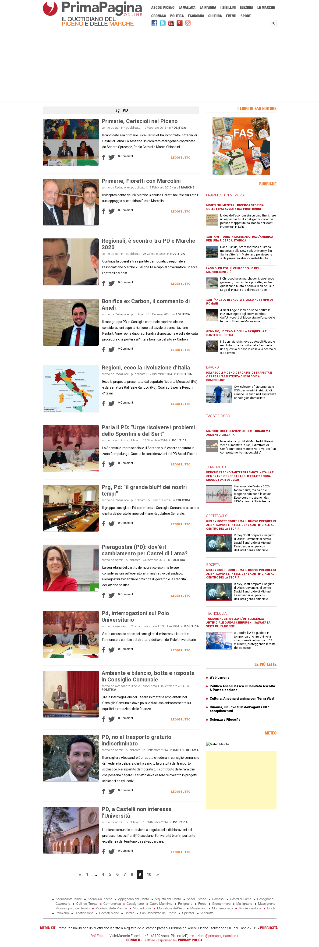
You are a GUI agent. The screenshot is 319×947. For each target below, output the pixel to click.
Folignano (185, 903)
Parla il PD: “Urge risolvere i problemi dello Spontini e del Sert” (148, 430)
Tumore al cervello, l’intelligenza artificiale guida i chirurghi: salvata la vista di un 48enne (238, 622)
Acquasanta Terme (69, 899)
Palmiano (62, 913)
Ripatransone (84, 913)
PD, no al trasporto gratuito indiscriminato (136, 740)
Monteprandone (250, 908)
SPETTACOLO (216, 516)
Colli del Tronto (87, 903)
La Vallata (187, 7)
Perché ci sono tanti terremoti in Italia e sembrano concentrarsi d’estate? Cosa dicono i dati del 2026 (240, 476)
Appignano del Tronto (133, 899)
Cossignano (135, 903)
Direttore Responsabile (159, 940)
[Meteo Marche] (217, 744)
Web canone (220, 677)
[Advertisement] (159, 64)
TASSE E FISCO (218, 416)
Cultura (215, 16)
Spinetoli (188, 913)
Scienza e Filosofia (225, 719)
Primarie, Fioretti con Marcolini (141, 181)
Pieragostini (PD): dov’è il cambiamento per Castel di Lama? (145, 550)
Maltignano (244, 903)
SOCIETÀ (213, 565)
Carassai (218, 899)
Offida (271, 908)
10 (149, 874)
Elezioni (246, 7)
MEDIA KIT (47, 928)
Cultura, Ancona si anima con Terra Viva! (242, 698)
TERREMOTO (216, 467)
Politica (177, 16)
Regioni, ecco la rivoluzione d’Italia (146, 367)
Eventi (231, 16)
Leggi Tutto (180, 157)
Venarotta (206, 913)
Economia (196, 16)
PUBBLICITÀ (269, 928)
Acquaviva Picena (100, 899)
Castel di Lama (185, 750)
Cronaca (158, 16)
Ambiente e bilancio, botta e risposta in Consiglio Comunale (148, 676)
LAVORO (212, 367)
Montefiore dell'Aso (170, 908)
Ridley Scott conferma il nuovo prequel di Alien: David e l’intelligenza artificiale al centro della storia (241, 525)
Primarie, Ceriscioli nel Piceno (140, 121)
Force (202, 903)
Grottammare (221, 903)
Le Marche (266, 7)
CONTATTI (133, 940)
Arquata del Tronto (168, 899)
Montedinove (142, 908)
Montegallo (198, 908)
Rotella (129, 913)
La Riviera (208, 7)
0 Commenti (126, 156)
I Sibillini (228, 7)
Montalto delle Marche (111, 908)
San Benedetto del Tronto (158, 913)
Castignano (265, 899)
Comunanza (112, 903)
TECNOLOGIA (216, 613)
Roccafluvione (109, 913)
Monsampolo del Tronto (73, 908)
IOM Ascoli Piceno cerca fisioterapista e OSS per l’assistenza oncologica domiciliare (239, 376)
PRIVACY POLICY (190, 940)
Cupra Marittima (161, 903)
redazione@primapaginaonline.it (214, 936)
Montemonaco (222, 908)
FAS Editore (98, 936)
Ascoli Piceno (162, 7)
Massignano (267, 903)
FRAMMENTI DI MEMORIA (225, 195)
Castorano (63, 903)
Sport (246, 16)
